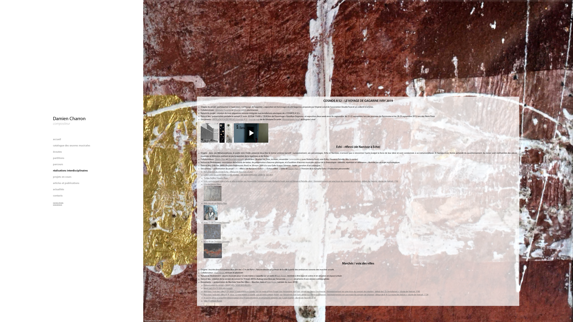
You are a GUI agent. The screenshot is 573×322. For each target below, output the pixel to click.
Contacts (58, 196)
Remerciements (57, 205)
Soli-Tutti (289, 279)
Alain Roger (219, 273)
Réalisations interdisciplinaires (70, 170)
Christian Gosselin (236, 159)
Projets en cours (62, 177)
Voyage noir (254, 120)
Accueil (57, 139)
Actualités (58, 189)
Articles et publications (66, 183)
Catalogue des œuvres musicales (71, 145)
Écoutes (57, 152)
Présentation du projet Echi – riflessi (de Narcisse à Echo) (228, 172)
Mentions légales (58, 203)
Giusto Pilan (220, 159)
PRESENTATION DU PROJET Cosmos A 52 (230, 120)
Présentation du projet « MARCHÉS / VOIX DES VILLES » (227, 285)
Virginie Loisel (240, 110)
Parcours (58, 164)
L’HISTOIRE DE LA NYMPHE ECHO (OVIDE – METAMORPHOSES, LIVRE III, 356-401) (238, 175)
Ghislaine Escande (223, 110)
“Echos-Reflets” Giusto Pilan (216, 178)
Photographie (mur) (291, 120)
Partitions (58, 158)
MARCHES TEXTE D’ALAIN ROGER (218, 288)
